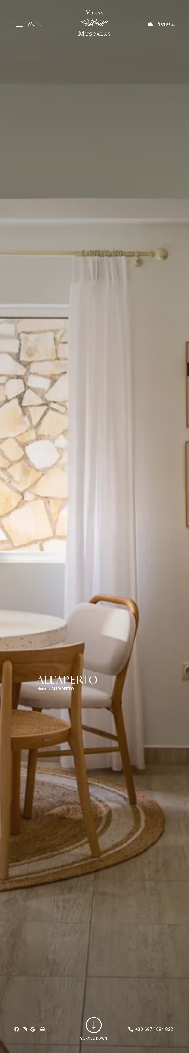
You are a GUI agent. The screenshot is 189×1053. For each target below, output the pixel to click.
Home (42, 689)
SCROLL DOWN (93, 1038)
